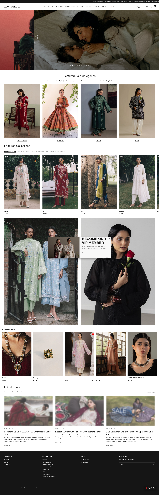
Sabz (82, 211)
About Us (6, 460)
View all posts (151, 392)
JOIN (107, 257)
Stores (6, 462)
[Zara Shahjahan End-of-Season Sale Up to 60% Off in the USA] (130, 411)
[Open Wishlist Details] (142, 6)
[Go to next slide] (150, 356)
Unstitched (58, 6)
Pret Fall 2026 (10, 151)
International (46, 474)
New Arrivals (47, 6)
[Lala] (60, 182)
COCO (96, 6)
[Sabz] (99, 182)
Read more (7, 445)
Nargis (6, 211)
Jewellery (88, 6)
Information (8, 456)
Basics (137, 140)
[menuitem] (48, 6)
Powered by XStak (35, 487)
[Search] (150, 6)
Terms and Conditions (48, 476)
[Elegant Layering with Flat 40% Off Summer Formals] (79, 411)
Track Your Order (47, 467)
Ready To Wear (69, 6)
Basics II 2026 (23, 151)
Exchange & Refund (47, 464)
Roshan (121, 211)
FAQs (43, 472)
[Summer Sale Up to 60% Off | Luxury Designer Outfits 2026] (28, 411)
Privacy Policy (46, 469)
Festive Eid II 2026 (57, 151)
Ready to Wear (22, 140)
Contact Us (7, 464)
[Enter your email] (153, 464)
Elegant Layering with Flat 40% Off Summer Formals (78, 432)
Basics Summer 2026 (40, 151)
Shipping (44, 460)
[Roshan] (137, 182)
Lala (43, 211)
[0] (153, 6)
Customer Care (47, 456)
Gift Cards (104, 6)
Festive (98, 140)
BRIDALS (79, 6)
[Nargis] (22, 182)
